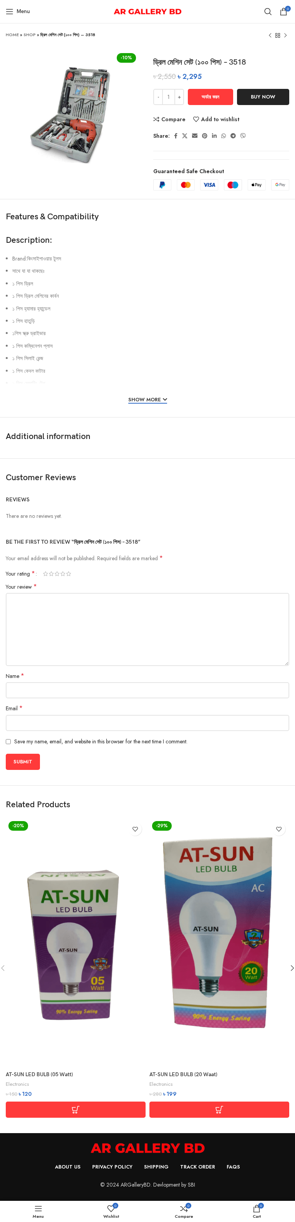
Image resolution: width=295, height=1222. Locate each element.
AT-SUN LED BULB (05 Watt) (39, 1074)
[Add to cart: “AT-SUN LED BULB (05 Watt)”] (76, 1110)
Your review (21, 587)
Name (15, 676)
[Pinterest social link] (205, 136)
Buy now (263, 96)
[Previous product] (270, 36)
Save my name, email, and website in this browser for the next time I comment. (100, 741)
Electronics (17, 1084)
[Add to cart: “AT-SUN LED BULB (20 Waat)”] (219, 1110)
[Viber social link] (243, 136)
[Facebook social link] (176, 136)
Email (14, 708)
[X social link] (185, 136)
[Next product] (285, 36)
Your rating (20, 574)
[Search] (268, 11)
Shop (29, 35)
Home (12, 35)
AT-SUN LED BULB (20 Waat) (183, 1074)
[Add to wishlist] (135, 829)
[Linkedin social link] (214, 136)
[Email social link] (195, 136)
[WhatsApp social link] (223, 136)
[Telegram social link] (233, 136)
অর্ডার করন (210, 96)
